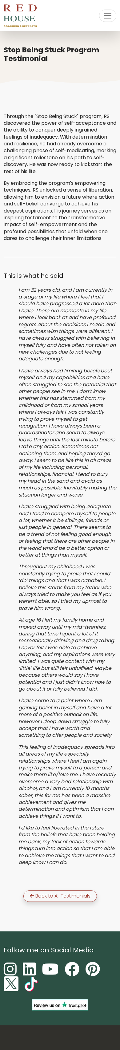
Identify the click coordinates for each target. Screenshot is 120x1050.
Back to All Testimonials (62, 895)
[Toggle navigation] (107, 16)
